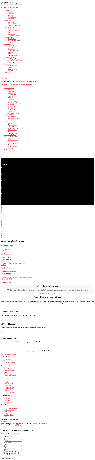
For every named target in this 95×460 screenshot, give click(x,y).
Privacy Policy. (35, 423)
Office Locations (13, 55)
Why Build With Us (10, 27)
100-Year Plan (12, 52)
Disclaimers (44, 423)
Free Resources (12, 65)
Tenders (10, 42)
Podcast (10, 71)
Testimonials (11, 34)
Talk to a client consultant (47, 293)
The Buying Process (14, 35)
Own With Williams (14, 25)
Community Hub (13, 50)
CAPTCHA (8, 455)
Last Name (7, 440)
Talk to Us (7, 72)
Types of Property (13, 30)
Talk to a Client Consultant (8, 354)
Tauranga (11, 13)
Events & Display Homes (11, 59)
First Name (8, 437)
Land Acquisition (13, 24)
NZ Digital (18, 425)
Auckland (11, 12)
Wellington (11, 15)
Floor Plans (11, 32)
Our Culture (11, 49)
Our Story (11, 45)
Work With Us (8, 37)
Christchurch (12, 17)
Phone (6, 448)
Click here (4, 4)
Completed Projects (10, 57)
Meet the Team (12, 47)
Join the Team (12, 39)
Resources (7, 64)
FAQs (10, 54)
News (10, 67)
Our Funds (11, 22)
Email (6, 444)
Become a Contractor (14, 40)
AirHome (11, 18)
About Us (7, 44)
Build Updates (12, 69)
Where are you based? (11, 451)
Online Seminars (13, 62)
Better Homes (12, 29)
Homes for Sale (9, 10)
